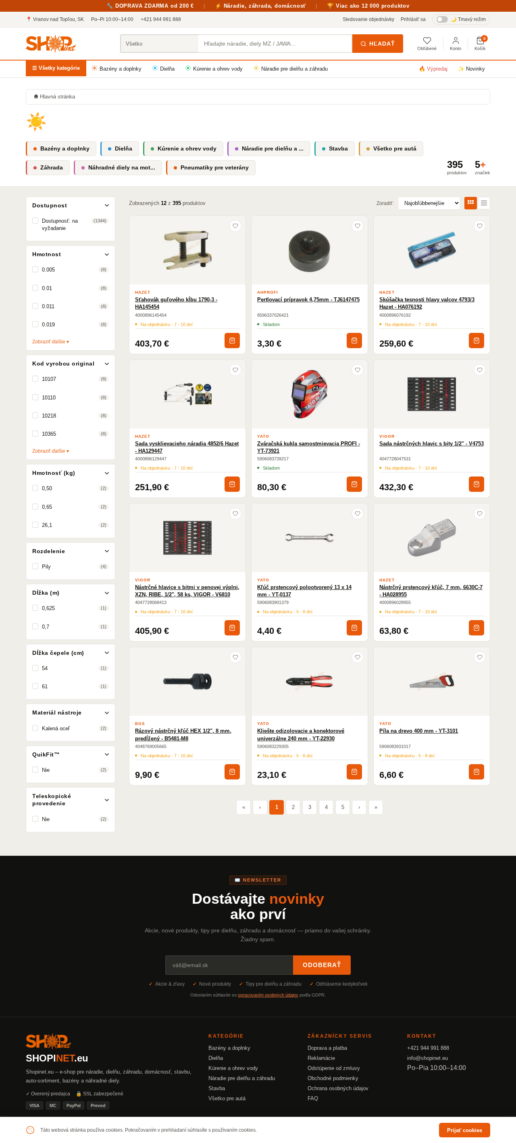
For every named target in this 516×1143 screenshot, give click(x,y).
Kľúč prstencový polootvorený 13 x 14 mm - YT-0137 (304, 591)
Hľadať (382, 43)
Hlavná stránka (57, 97)
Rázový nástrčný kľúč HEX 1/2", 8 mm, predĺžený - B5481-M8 (183, 734)
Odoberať (322, 964)
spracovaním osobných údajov (268, 995)
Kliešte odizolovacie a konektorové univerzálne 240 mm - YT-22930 (300, 734)
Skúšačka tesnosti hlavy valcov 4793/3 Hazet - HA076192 (426, 303)
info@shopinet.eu (427, 1058)
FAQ (313, 1098)
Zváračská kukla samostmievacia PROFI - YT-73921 (308, 447)
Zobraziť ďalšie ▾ (50, 342)
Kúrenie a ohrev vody (218, 69)
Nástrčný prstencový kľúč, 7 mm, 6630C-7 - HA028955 (431, 591)
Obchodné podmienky (333, 1078)
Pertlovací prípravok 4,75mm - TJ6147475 (308, 300)
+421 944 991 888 (161, 19)
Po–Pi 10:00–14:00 (112, 19)
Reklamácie (321, 1058)
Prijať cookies (464, 1130)
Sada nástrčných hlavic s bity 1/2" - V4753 (431, 444)
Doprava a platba (327, 1048)
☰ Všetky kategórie (56, 68)
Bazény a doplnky (120, 69)
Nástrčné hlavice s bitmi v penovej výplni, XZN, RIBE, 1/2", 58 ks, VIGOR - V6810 (187, 591)
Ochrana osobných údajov (338, 1088)
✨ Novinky (471, 69)
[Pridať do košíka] (232, 340)
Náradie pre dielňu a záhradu (294, 69)
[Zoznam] (484, 203)
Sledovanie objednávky (368, 19)
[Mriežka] (470, 203)
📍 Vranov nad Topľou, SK (55, 19)
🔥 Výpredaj (433, 69)
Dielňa (167, 69)
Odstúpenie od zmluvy (334, 1068)
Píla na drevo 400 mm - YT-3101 (418, 731)
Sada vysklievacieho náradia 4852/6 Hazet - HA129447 (187, 447)
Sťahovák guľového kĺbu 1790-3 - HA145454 (176, 303)
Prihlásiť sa (413, 19)
